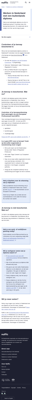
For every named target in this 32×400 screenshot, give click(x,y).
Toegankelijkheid (6, 387)
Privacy (24, 387)
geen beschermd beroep (23, 82)
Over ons (4, 366)
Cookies (19, 387)
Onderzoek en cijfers (7, 359)
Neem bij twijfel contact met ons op (18, 84)
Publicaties (4, 374)
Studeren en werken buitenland (9, 354)
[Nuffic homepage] (5, 2)
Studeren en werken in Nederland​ (14, 6)
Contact (3, 372)
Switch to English (9, 398)
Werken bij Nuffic (6, 369)
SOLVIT (9, 189)
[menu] (29, 2)
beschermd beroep (13, 77)
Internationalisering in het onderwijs (10, 351)
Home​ (3, 6)
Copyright (13, 387)
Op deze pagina (6, 37)
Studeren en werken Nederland (9, 356)
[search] (26, 2)
